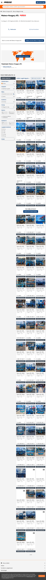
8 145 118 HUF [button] (20, 528)
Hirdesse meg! (41, 2)
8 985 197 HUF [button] (30, 316)
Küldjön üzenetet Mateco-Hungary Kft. (34, 40)
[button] (8, 78)
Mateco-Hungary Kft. (21, 99)
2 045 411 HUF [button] (30, 464)
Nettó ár (3, 110)
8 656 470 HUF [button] (30, 528)
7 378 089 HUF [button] (20, 464)
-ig (9, 122)
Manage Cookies (30, 576)
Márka (2, 91)
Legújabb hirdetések (6, 127)
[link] (21, 84)
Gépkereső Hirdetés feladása (30, 211)
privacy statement (6, 577)
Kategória (3, 86)
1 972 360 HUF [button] (20, 443)
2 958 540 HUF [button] (39, 464)
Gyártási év (4, 120)
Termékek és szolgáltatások (7, 568)
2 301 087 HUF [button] (30, 295)
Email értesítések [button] (35, 29)
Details (3, 139)
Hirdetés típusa (4, 81)
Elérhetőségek (4, 570)
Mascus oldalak (6, 563)
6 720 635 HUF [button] (39, 443)
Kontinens (3, 99)
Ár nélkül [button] (19, 97)
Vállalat (2, 565)
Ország (3, 104)
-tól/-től (3, 122)
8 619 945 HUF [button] (39, 295)
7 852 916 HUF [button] (30, 443)
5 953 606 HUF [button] (30, 232)
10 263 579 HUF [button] (29, 97)
